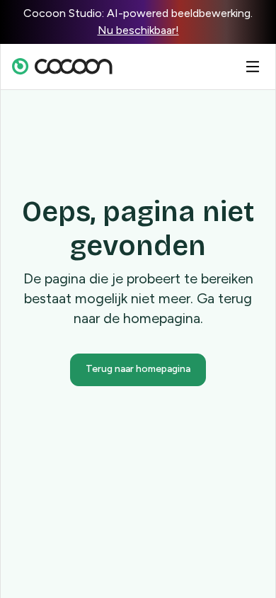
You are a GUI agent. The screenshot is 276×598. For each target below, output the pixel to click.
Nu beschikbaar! (138, 30)
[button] (253, 67)
